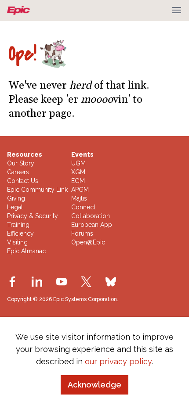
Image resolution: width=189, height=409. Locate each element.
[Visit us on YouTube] (61, 281)
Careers (18, 172)
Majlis (79, 198)
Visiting (17, 242)
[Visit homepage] (20, 10)
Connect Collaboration (90, 211)
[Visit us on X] (86, 281)
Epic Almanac (26, 251)
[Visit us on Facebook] (12, 281)
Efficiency (20, 233)
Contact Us (22, 180)
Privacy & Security (32, 215)
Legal (15, 207)
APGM (80, 189)
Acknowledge (94, 384)
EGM (78, 180)
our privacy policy (118, 361)
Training (18, 224)
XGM (78, 172)
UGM (78, 163)
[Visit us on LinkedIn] (37, 281)
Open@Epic (88, 242)
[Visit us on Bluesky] (110, 281)
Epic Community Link (37, 189)
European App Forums (91, 229)
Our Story (20, 163)
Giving (16, 198)
